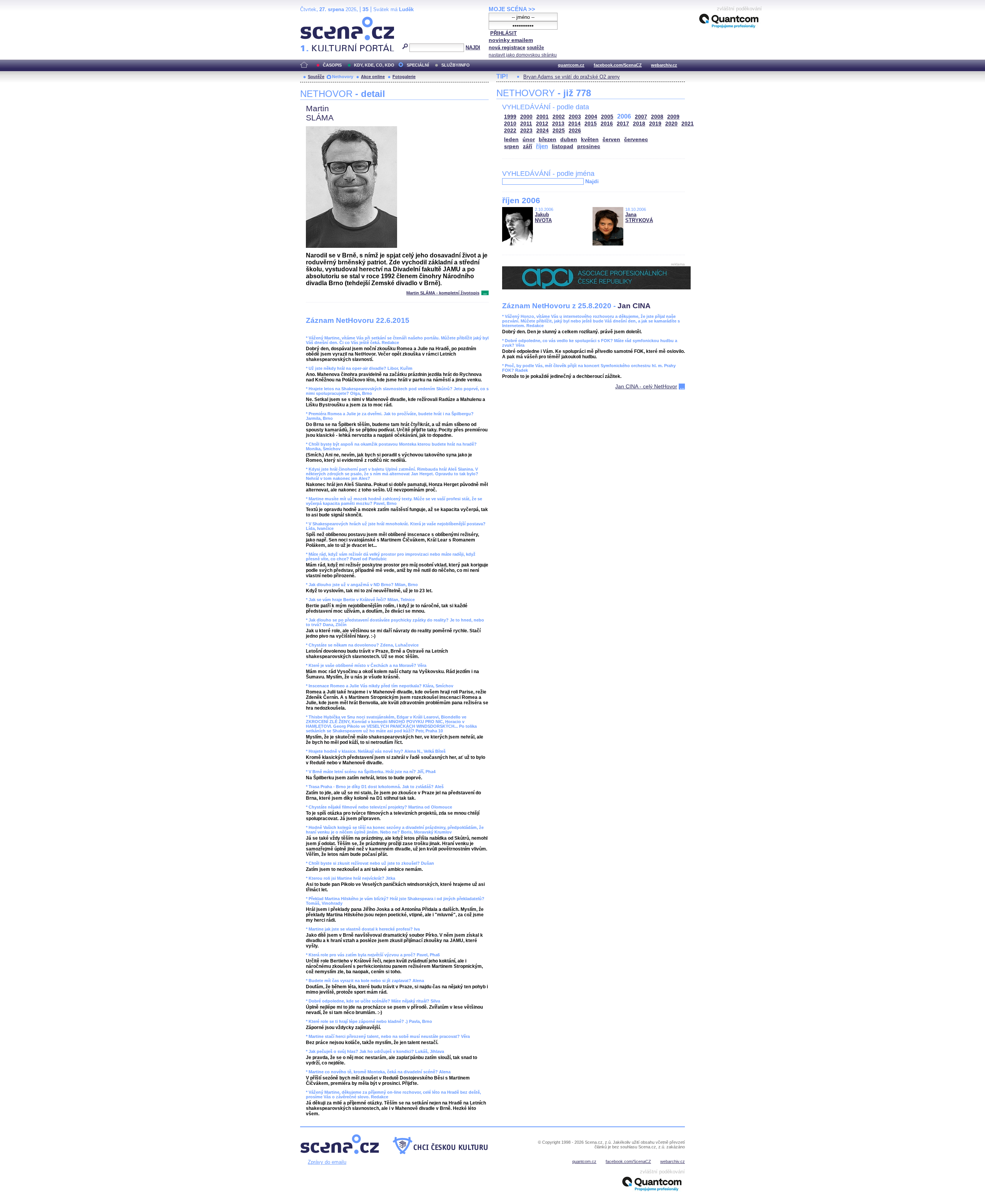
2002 (559, 117)
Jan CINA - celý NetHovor (646, 386)
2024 (542, 131)
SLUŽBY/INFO (455, 65)
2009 (673, 117)
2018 (639, 124)
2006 (624, 116)
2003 (575, 117)
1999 (510, 117)
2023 (526, 131)
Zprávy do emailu (327, 1162)
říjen (542, 146)
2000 (526, 117)
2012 (542, 124)
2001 (542, 117)
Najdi (592, 181)
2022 (510, 131)
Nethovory (342, 76)
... (485, 293)
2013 (558, 124)
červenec (636, 139)
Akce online (373, 76)
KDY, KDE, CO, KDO (374, 65)
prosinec (588, 146)
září (527, 146)
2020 (671, 124)
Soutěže (316, 76)
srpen (511, 146)
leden (511, 139)
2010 (510, 124)
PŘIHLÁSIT (503, 33)
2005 (607, 117)
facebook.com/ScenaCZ (618, 65)
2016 (607, 124)
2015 (590, 124)
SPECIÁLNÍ (418, 65)
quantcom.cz (571, 65)
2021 (687, 124)
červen (611, 139)
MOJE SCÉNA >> (512, 9)
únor (529, 139)
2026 (575, 131)
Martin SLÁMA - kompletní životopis (442, 293)
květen (590, 139)
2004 (591, 117)
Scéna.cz (313, 20)
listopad (562, 146)
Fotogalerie (404, 76)
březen (547, 139)
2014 (574, 124)
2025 (559, 131)
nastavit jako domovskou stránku (523, 55)
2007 (641, 117)
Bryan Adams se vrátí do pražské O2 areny (571, 77)
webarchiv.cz (664, 65)
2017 (623, 124)
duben (568, 139)
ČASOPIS (332, 65)
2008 (657, 117)
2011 (526, 124)
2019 (655, 124)
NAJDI (473, 47)
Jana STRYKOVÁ (639, 217)
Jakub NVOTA (543, 217)
